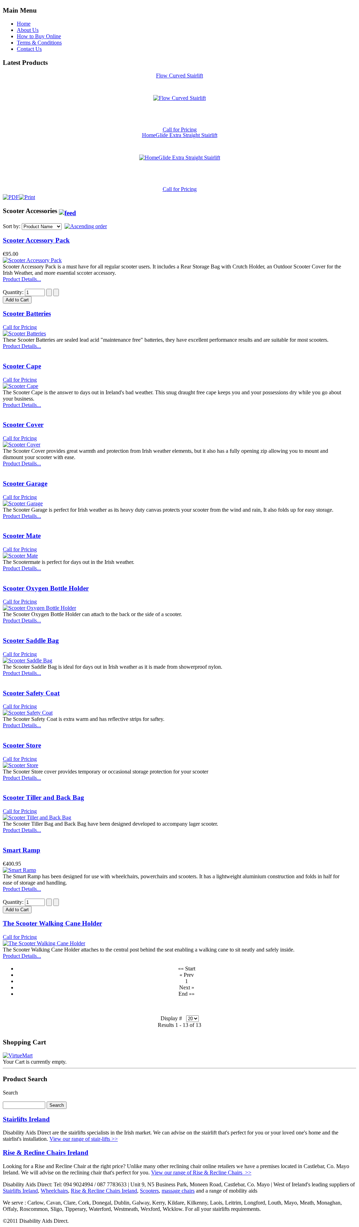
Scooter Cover (23, 424)
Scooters (149, 1191)
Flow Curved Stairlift (179, 76)
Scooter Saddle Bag (31, 640)
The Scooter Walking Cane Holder (52, 923)
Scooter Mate (22, 535)
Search (10, 1093)
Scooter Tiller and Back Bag (43, 797)
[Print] (27, 195)
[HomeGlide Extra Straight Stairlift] (179, 158)
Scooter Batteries (27, 313)
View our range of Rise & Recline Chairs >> (201, 1172)
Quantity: (14, 292)
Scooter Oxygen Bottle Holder (46, 588)
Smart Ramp (21, 850)
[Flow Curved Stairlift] (179, 98)
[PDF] (11, 195)
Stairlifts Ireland (26, 1119)
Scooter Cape (22, 366)
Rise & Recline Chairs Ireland (45, 1152)
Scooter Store (22, 745)
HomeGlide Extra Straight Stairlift (179, 135)
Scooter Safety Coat (31, 693)
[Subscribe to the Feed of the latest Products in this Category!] (67, 210)
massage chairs (178, 1191)
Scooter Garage (25, 483)
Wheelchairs (54, 1191)
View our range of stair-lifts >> (83, 1139)
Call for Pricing (180, 129)
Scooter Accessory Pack (36, 240)
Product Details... (22, 279)
